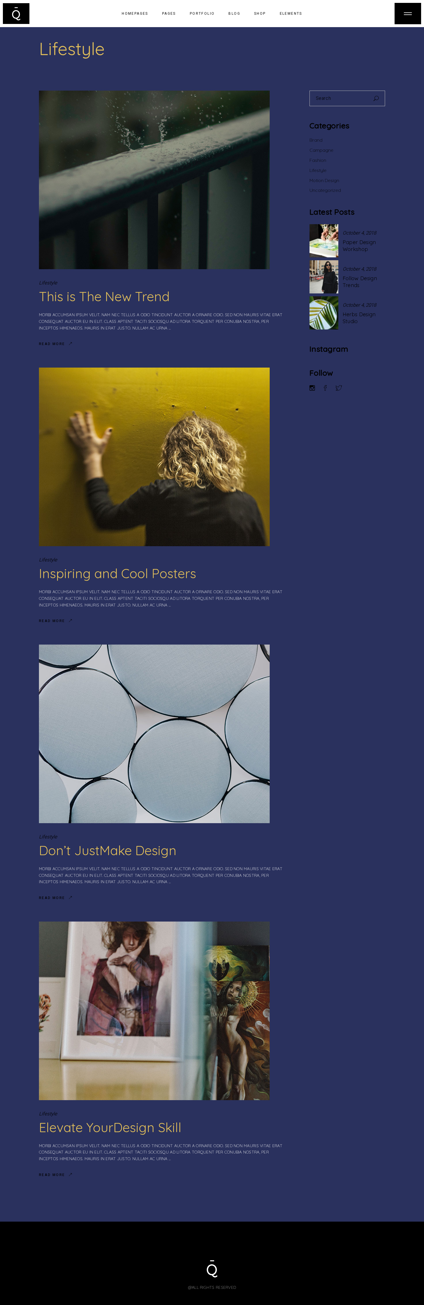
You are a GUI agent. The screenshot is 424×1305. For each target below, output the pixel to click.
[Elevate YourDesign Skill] (154, 1011)
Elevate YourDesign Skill (110, 1127)
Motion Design (324, 180)
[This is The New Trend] (154, 180)
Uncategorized (325, 190)
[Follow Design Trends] (323, 276)
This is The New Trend (104, 296)
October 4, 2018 (359, 233)
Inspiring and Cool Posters (117, 573)
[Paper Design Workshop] (323, 240)
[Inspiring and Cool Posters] (154, 457)
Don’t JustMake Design (108, 850)
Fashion (317, 160)
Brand (315, 140)
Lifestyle (48, 283)
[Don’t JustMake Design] (154, 734)
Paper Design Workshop (359, 245)
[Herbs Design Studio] (323, 312)
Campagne (321, 150)
